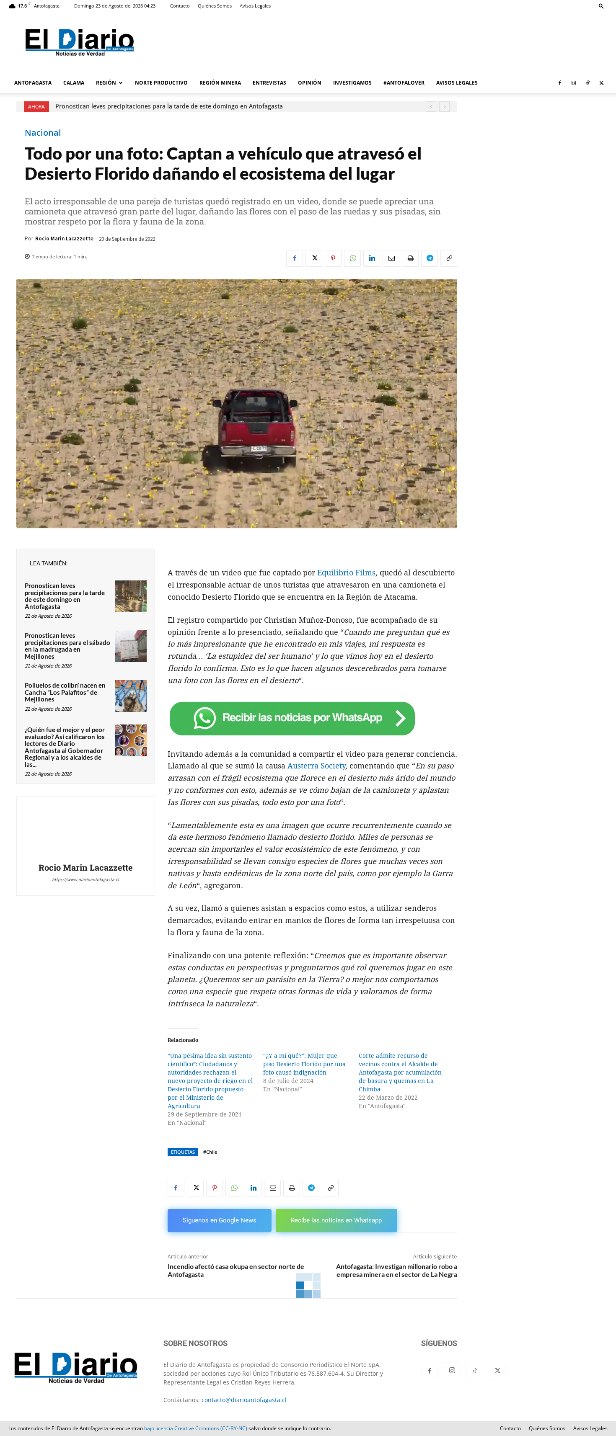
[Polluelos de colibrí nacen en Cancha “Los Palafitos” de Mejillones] (131, 696)
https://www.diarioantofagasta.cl (85, 879)
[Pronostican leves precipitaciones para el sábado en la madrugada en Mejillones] (131, 646)
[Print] (410, 258)
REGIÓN (106, 82)
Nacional (43, 133)
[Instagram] (573, 83)
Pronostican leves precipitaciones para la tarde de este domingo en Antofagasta (169, 106)
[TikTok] (587, 83)
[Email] (391, 258)
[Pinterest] (333, 258)
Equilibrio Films (346, 572)
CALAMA (73, 82)
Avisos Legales (255, 6)
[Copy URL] (448, 258)
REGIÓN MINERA (220, 82)
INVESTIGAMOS (352, 82)
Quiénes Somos (215, 6)
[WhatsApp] (352, 258)
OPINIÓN (309, 82)
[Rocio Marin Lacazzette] (85, 831)
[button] (601, 6)
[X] (601, 83)
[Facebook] (560, 83)
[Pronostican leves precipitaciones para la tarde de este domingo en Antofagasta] (131, 596)
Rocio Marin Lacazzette (64, 238)
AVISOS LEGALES (457, 82)
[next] (444, 106)
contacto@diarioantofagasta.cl (244, 1400)
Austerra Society (316, 765)
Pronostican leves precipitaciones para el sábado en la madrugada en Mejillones (67, 646)
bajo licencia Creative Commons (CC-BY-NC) (195, 1428)
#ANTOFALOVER (403, 82)
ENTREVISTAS (269, 82)
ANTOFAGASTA (33, 82)
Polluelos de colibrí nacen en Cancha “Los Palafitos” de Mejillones (65, 692)
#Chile (210, 1152)
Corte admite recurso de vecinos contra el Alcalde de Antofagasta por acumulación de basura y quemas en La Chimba (400, 1072)
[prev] (431, 106)
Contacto (180, 6)
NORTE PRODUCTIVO (161, 82)
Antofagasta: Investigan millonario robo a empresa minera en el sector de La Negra (396, 1270)
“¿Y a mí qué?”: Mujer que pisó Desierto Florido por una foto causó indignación (304, 1064)
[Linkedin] (371, 258)
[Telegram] (429, 258)
